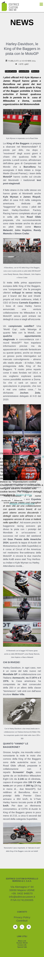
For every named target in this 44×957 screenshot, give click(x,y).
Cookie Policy (24, 494)
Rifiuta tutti (18, 500)
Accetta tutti (6, 500)
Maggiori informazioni (22, 503)
